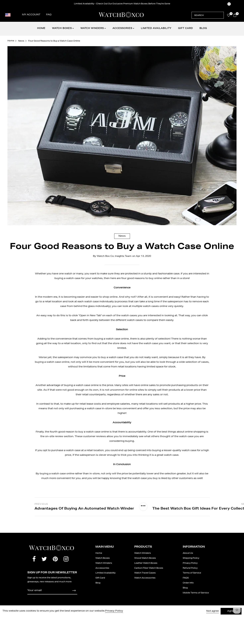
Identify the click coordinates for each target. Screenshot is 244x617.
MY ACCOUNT (31, 15)
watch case (73, 278)
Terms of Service (192, 573)
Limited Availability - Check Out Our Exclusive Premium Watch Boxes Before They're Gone (122, 4)
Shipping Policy (191, 558)
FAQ (48, 15)
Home (41, 28)
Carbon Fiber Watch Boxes (148, 568)
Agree (231, 611)
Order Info (188, 583)
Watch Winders (92, 28)
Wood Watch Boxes (145, 558)
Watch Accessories (145, 578)
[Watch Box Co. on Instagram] (66, 560)
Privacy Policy (190, 563)
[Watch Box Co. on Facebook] (34, 560)
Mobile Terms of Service (196, 593)
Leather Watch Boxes (145, 563)
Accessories (122, 28)
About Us (188, 553)
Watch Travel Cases (145, 573)
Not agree (212, 611)
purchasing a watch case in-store (91, 409)
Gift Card (185, 28)
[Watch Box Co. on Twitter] (44, 560)
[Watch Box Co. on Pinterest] (55, 560)
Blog (203, 28)
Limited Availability (156, 28)
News (122, 236)
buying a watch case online (57, 474)
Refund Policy (190, 568)
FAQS (186, 578)
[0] (228, 16)
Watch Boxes (62, 28)
